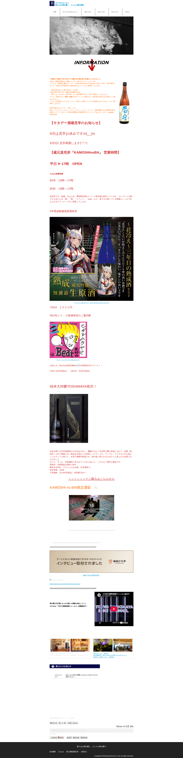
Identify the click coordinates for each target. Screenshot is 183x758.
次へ (74, 723)
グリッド (55, 723)
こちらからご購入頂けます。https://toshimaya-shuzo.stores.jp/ (91, 302)
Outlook (84, 737)
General (54, 737)
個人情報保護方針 (72, 751)
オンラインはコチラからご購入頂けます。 (68, 360)
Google (77, 737)
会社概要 (53, 751)
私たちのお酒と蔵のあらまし (70, 11)
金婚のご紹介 (87, 11)
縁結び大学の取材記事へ (91, 575)
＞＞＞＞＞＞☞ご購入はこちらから (91, 478)
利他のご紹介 (114, 11)
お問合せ (127, 11)
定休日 (61, 737)
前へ (70, 723)
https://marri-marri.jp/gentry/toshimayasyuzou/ (65, 584)
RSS (70, 737)
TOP (54, 11)
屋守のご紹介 (101, 11)
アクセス (61, 751)
